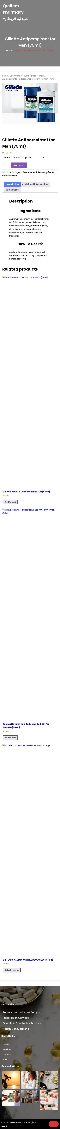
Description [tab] (12, 184)
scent (7, 157)
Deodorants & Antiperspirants (38, 172)
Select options (12, 970)
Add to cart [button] (10, 502)
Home (9, 50)
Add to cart (19, 165)
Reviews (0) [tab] (12, 189)
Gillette (13, 175)
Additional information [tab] (35, 184)
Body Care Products (19, 76)
